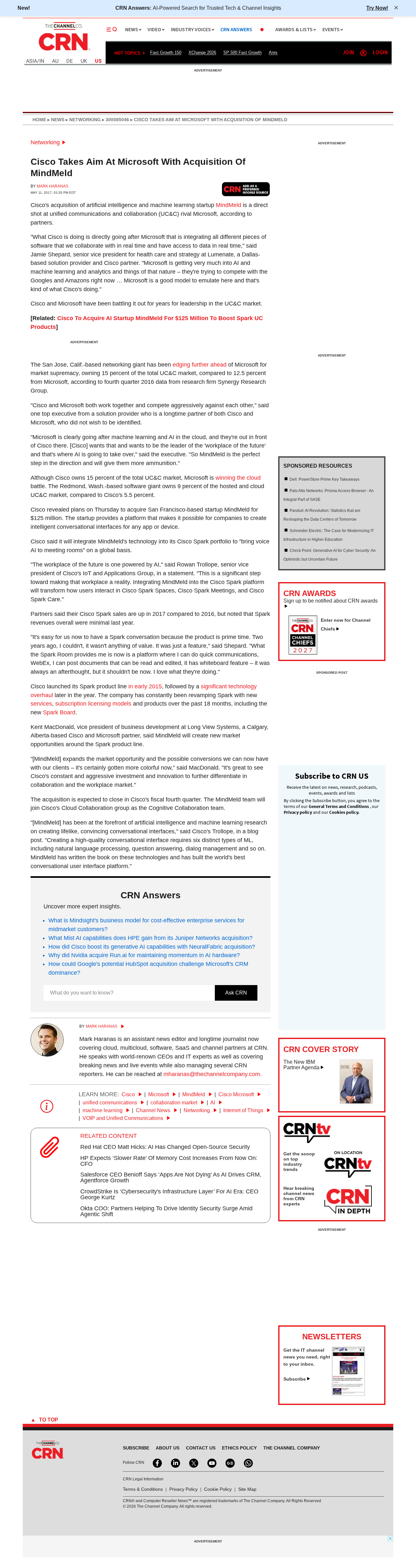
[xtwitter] (193, 1462)
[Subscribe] (348, 1394)
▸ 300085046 (115, 119)
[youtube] (211, 1462)
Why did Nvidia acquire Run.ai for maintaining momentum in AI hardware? (144, 955)
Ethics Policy (239, 1447)
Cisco (129, 1094)
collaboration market (174, 1102)
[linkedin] (175, 1462)
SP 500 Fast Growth (242, 52)
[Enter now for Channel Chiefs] (305, 653)
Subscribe (294, 1379)
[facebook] (157, 1462)
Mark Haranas (52, 186)
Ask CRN (236, 992)
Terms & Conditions (143, 1489)
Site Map (247, 1489)
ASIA (31, 61)
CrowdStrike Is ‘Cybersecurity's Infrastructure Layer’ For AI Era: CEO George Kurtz (169, 1194)
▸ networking (82, 119)
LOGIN (380, 53)
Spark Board (59, 712)
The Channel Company (291, 1447)
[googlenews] (229, 1462)
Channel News (154, 1110)
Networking (45, 142)
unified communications (110, 1102)
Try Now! (377, 8)
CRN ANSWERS (236, 29)
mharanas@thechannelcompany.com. (212, 1074)
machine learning (103, 1110)
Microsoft (159, 1094)
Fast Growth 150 (165, 52)
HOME (39, 119)
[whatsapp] (247, 1462)
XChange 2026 (202, 52)
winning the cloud (238, 477)
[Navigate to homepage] (63, 51)
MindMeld (228, 205)
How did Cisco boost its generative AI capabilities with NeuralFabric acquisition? (151, 946)
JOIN (348, 53)
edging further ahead (200, 364)
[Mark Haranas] (47, 1054)
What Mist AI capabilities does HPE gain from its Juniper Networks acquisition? (150, 938)
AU (55, 61)
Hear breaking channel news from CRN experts (298, 1196)
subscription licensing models (93, 703)
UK (84, 61)
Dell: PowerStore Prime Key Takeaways (324, 479)
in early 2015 (145, 686)
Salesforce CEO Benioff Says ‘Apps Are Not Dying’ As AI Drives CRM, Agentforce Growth (170, 1177)
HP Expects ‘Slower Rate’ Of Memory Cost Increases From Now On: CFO (168, 1161)
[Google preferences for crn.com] (246, 189)
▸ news (55, 119)
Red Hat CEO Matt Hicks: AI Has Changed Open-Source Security (165, 1147)
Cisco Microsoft (236, 1094)
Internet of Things (244, 1110)
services (41, 703)
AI (213, 1102)
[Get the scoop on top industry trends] (348, 1165)
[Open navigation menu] (111, 29)
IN (41, 61)
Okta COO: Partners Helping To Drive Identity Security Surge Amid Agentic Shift (166, 1211)
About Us (167, 1447)
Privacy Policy (183, 1489)
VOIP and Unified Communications (123, 1118)
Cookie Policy (218, 1489)
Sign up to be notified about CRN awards (330, 601)
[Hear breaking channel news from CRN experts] (348, 1200)
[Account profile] (363, 53)
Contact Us (200, 1447)
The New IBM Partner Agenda (301, 1065)
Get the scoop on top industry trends (299, 1161)
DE (69, 61)
